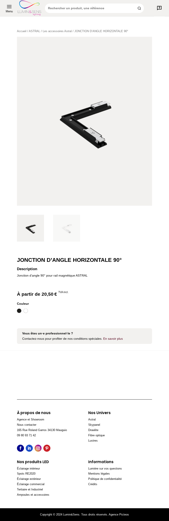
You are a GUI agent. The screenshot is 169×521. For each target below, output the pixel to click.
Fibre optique (96, 435)
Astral (92, 419)
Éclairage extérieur (29, 479)
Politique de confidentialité (105, 479)
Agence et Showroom (30, 419)
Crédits (92, 484)
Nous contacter (26, 424)
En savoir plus (113, 338)
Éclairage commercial (30, 484)
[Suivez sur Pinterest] (46, 448)
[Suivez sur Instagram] (38, 448)
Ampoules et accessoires (33, 494)
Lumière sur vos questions (105, 468)
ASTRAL (34, 31)
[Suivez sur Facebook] (20, 448)
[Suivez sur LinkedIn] (29, 448)
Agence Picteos (119, 514)
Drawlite (93, 430)
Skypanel (94, 424)
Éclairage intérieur (28, 468)
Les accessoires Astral (57, 31)
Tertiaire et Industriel (30, 489)
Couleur (23, 303)
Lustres (93, 440)
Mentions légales (99, 473)
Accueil (21, 31)
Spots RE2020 (26, 473)
